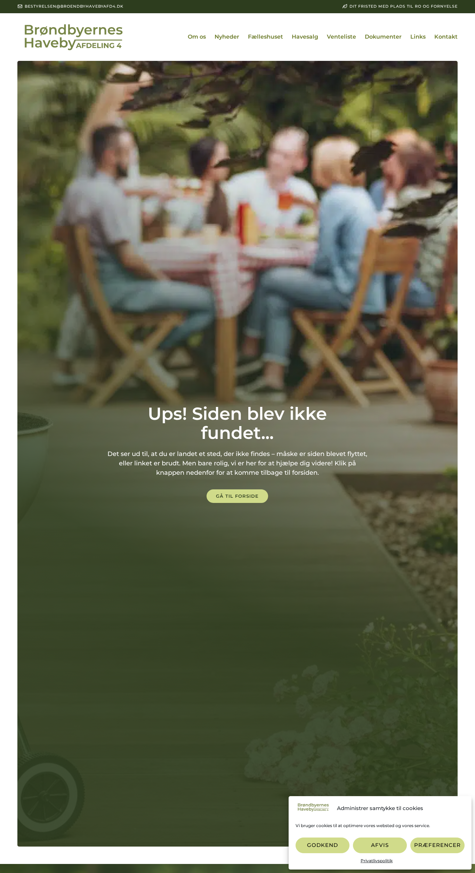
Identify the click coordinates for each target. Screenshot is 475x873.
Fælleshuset (265, 36)
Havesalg (305, 36)
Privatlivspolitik (377, 860)
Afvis (380, 845)
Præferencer (437, 845)
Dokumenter (383, 36)
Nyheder (227, 36)
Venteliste (341, 36)
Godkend (322, 845)
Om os (197, 36)
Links (418, 36)
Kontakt (446, 36)
